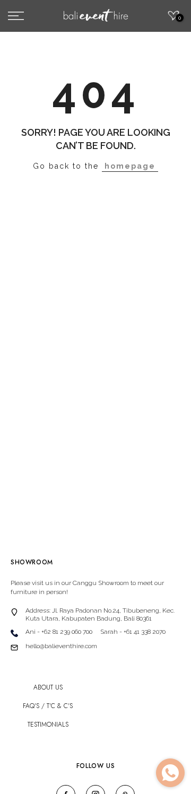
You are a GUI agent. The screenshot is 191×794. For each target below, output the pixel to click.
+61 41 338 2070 (145, 631)
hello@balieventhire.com (61, 646)
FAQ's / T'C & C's (48, 706)
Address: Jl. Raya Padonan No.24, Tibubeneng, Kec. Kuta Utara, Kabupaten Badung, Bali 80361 (100, 614)
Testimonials (48, 724)
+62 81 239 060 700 (66, 631)
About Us (48, 687)
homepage (130, 166)
